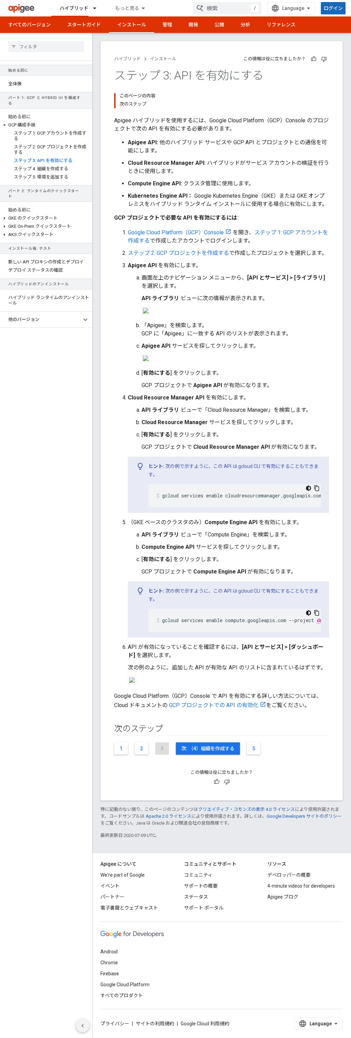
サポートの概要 (201, 886)
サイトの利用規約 (155, 1023)
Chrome (109, 962)
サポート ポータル (203, 908)
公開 (219, 24)
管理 (167, 24)
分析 (245, 24)
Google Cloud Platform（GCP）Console (176, 232)
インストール (131, 24)
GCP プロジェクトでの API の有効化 (213, 705)
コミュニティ (198, 875)
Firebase (109, 973)
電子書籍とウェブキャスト (129, 908)
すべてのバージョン (29, 24)
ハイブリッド (74, 8)
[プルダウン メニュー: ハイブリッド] (97, 8)
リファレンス (281, 24)
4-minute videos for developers (301, 886)
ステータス (196, 897)
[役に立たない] (324, 59)
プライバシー (114, 1023)
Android (109, 951)
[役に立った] (313, 59)
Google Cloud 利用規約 (205, 1023)
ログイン (333, 8)
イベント (110, 886)
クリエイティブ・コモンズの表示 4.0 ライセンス (246, 809)
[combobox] (227, 8)
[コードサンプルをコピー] (317, 488)
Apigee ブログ (282, 897)
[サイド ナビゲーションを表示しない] (82, 1026)
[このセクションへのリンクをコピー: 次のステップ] (170, 729)
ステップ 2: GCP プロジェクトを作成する (178, 253)
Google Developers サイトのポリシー (304, 816)
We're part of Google (122, 875)
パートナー (112, 897)
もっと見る (127, 8)
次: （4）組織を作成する (207, 748)
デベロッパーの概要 (289, 875)
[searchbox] (46, 46)
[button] (46, 125)
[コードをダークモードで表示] (308, 488)
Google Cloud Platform (124, 984)
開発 (193, 24)
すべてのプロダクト (121, 995)
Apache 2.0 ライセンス (168, 816)
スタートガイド (84, 24)
